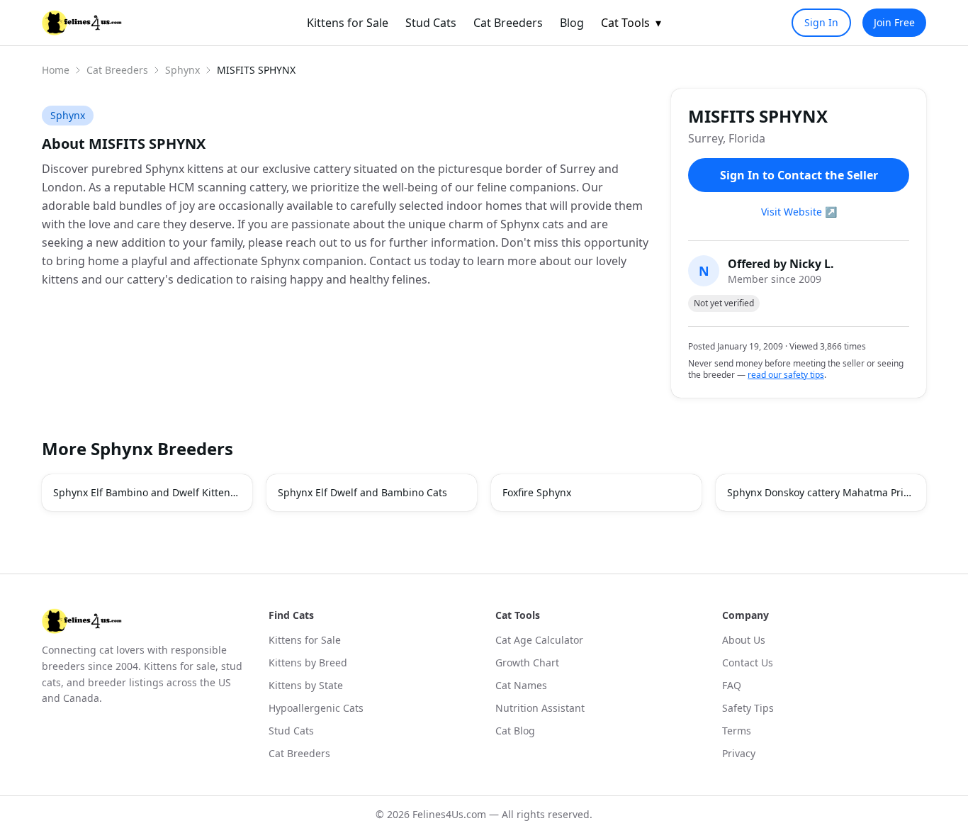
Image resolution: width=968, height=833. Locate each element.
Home (55, 70)
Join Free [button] (894, 22)
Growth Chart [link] (527, 662)
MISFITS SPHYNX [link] (256, 70)
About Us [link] (743, 640)
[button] (147, 492)
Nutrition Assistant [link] (540, 708)
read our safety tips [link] (786, 375)
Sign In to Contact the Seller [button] (799, 175)
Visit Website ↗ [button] (799, 211)
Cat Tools (631, 22)
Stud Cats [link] (430, 22)
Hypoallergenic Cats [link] (316, 708)
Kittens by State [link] (306, 685)
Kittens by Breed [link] (308, 662)
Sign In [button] (821, 22)
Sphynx (182, 70)
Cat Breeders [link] (508, 22)
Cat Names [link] (521, 685)
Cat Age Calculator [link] (539, 640)
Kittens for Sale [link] (347, 22)
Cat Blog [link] (515, 730)
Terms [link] (736, 730)
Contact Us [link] (747, 662)
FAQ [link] (731, 685)
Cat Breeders (117, 70)
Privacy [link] (738, 753)
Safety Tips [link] (748, 708)
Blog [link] (572, 22)
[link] (82, 22)
